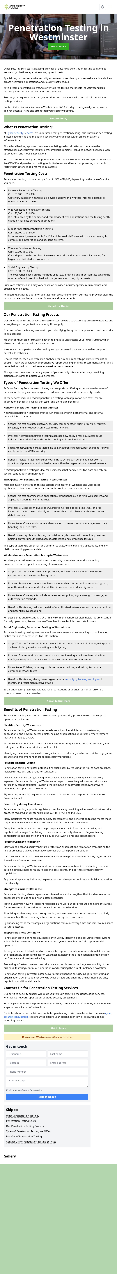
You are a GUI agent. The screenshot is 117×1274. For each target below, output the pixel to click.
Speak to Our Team (58, 701)
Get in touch (58, 46)
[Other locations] (102, 7)
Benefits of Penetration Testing (24, 1136)
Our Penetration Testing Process (25, 1126)
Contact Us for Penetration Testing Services (31, 1141)
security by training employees (82, 679)
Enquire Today (58, 118)
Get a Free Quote (58, 306)
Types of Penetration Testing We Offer (28, 1131)
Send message (47, 1096)
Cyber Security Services (20, 133)
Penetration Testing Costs (21, 1121)
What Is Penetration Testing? (22, 1115)
